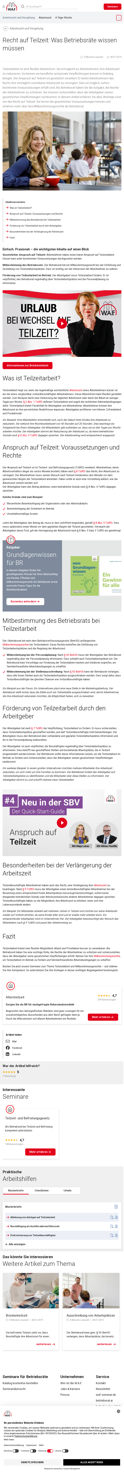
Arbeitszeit (45, 17)
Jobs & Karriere (70, 1389)
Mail (14, 1041)
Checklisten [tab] (42, 1190)
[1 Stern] (4, 1072)
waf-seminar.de (106, 1394)
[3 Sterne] (9, 1072)
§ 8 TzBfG (79, 471)
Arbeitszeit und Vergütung (19, 17)
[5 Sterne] (14, 1072)
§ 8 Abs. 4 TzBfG (27, 435)
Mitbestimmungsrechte (16, 644)
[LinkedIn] (9, 1053)
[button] (111, 1217)
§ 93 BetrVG (77, 671)
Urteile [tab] (67, 1190)
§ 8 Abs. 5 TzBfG (103, 522)
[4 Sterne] (11, 1072)
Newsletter (103, 1389)
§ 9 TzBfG (28, 889)
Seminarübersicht (14, 1389)
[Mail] (9, 1040)
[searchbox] (50, 6)
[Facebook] (9, 1046)
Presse (65, 1394)
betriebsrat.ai (104, 1400)
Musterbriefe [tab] (16, 1190)
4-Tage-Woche (63, 17)
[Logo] (11, 7)
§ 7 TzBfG (37, 728)
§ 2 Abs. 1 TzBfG (32, 401)
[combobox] (52, 6)
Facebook (17, 1048)
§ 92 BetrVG (71, 654)
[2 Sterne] (6, 1072)
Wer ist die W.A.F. (71, 1383)
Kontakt (101, 1383)
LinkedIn (16, 1054)
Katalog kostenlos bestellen (20, 1383)
